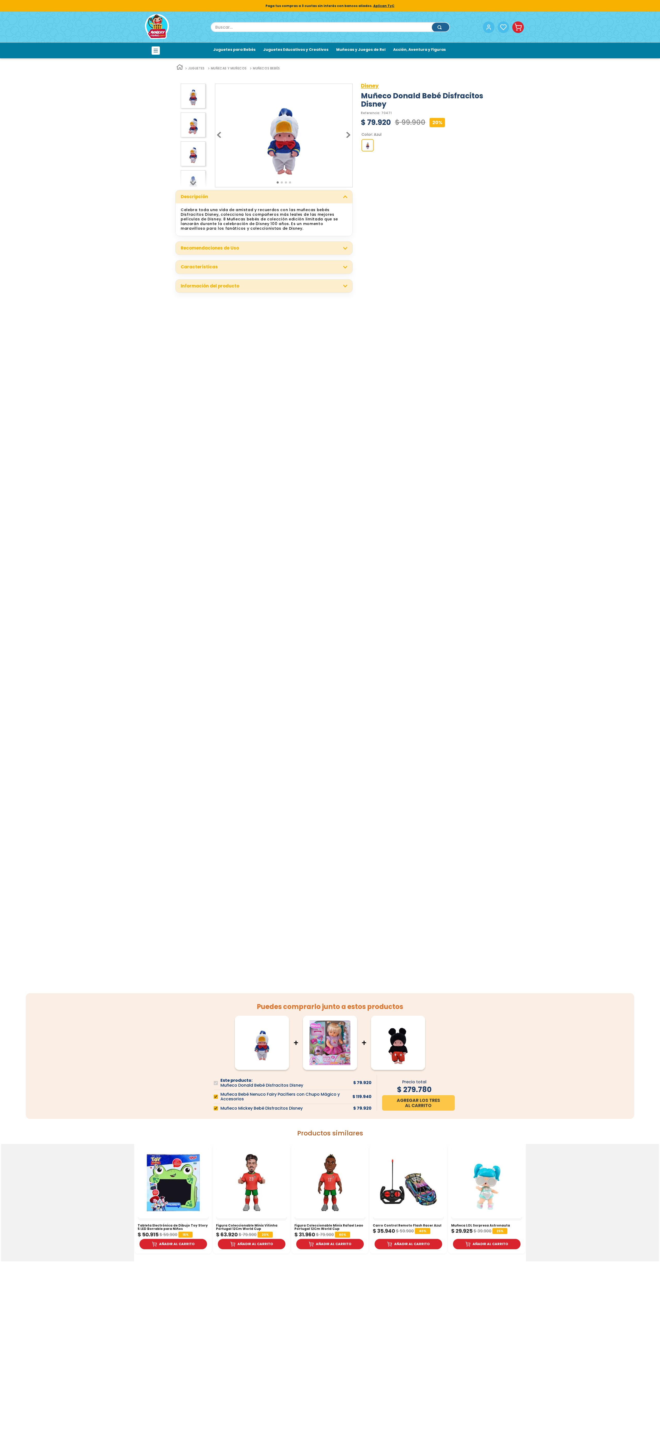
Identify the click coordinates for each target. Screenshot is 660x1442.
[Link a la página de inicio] (179, 68)
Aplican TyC (383, 6)
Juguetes (196, 68)
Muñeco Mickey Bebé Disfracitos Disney (261, 1108)
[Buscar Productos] (440, 27)
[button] (367, 145)
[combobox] (330, 27)
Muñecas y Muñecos (229, 68)
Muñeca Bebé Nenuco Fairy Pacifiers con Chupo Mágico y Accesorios (280, 1097)
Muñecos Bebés (266, 68)
